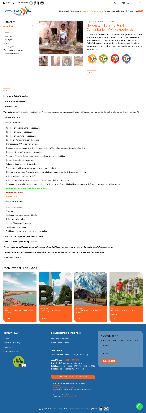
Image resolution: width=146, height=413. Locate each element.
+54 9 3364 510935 (87, 366)
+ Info (9, 318)
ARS (123, 3)
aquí (54, 391)
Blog (136, 11)
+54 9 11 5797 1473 (68, 366)
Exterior (6, 43)
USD (127, 3)
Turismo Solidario (97, 11)
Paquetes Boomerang (96, 21)
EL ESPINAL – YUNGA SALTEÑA (123, 311)
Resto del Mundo (127, 11)
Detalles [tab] (6, 90)
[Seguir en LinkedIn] (38, 3)
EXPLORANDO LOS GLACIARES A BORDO (88, 311)
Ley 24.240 (56, 385)
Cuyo (7, 29)
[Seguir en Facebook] (31, 3)
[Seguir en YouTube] (42, 3)
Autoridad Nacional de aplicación (63, 387)
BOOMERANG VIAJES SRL (69, 397)
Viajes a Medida (75, 11)
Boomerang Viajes (74, 395)
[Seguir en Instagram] (34, 3)
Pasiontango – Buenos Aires (51, 311)
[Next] (79, 37)
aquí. (87, 383)
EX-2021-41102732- (71, 360)
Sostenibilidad (64, 11)
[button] (115, 3)
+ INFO (92, 72)
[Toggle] (32, 26)
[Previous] (43, 37)
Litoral (7, 33)
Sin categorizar (9, 46)
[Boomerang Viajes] (17, 11)
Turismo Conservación (112, 11)
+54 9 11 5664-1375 (80, 369)
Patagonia (9, 39)
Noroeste (8, 36)
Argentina (135, 3)
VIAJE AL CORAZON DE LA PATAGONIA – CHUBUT (20, 311)
